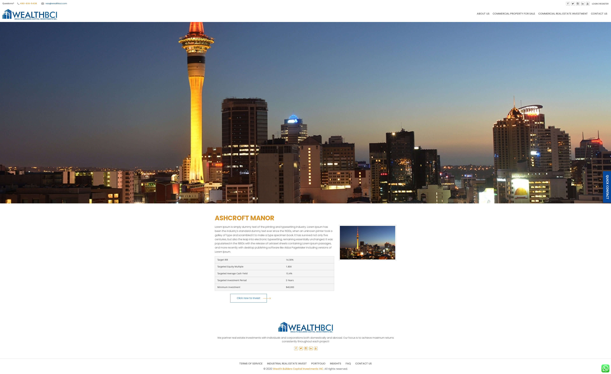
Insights (335, 363)
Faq (348, 363)
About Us (483, 13)
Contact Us (599, 13)
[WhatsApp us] (605, 368)
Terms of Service (251, 363)
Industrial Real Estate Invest (287, 363)
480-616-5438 (28, 3)
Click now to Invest (248, 298)
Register (604, 3)
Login (595, 3)
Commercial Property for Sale (514, 13)
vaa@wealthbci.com (56, 3)
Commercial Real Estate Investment (563, 13)
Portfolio (318, 363)
